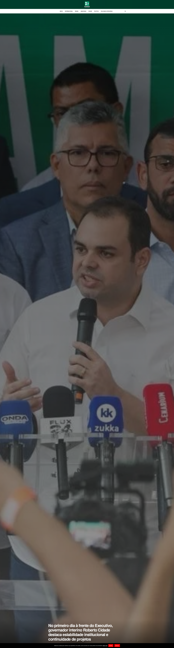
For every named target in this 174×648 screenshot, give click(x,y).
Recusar (117, 645)
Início (61, 11)
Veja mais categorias (106, 11)
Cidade (90, 11)
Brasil (77, 11)
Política (96, 11)
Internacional (69, 11)
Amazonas (83, 11)
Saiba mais (105, 645)
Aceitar (110, 645)
